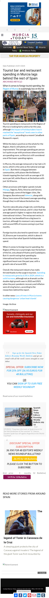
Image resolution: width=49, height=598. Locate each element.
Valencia (28, 195)
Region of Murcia (10, 88)
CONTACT (11, 30)
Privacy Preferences (24, 591)
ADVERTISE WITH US (22, 30)
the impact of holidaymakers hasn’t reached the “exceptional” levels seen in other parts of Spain (22, 132)
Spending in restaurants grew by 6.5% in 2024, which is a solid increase (24, 275)
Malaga (6, 189)
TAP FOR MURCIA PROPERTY (24, 55)
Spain (7, 169)
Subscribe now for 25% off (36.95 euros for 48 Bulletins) (25, 371)
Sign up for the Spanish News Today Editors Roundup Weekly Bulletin (23, 354)
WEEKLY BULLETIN (35, 30)
